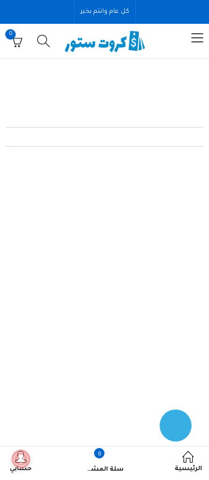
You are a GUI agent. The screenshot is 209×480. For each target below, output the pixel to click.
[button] (104, 118)
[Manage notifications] (21, 459)
